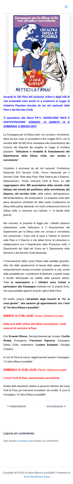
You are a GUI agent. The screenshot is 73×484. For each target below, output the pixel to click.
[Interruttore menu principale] (66, 6)
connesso (23, 440)
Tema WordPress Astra (36, 476)
